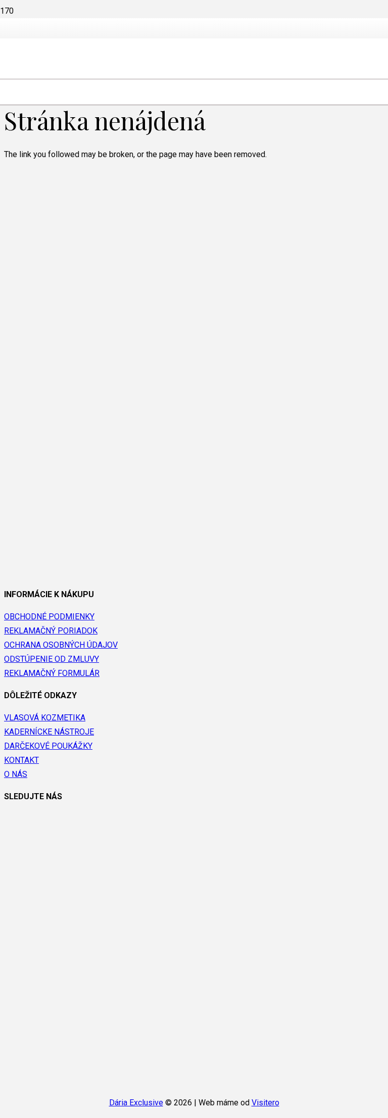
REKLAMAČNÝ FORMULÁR (52, 673)
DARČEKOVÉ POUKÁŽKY (48, 746)
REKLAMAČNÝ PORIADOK (51, 631)
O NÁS (15, 774)
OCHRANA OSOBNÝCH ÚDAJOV (61, 645)
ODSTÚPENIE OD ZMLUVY (51, 659)
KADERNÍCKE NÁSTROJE (49, 732)
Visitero (265, 1102)
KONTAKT (21, 760)
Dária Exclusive (136, 1102)
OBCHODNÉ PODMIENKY (49, 616)
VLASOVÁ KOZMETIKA (44, 717)
